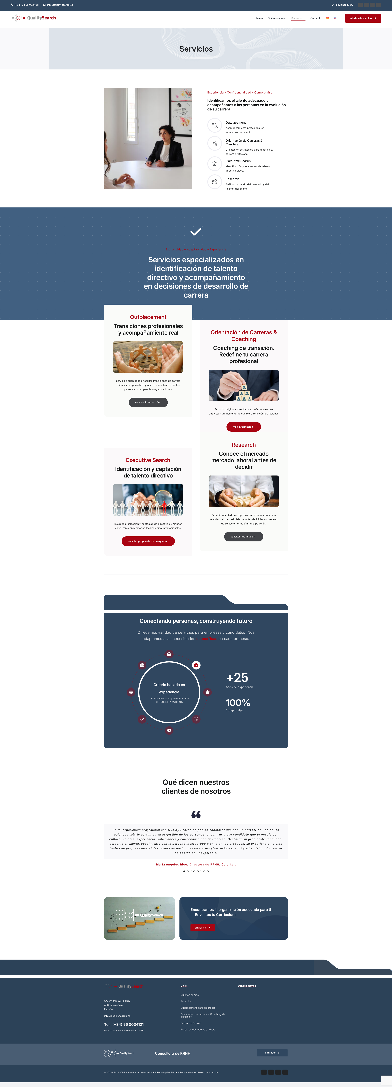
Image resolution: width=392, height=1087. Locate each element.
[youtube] (360, 5)
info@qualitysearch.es (117, 1015)
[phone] (378, 5)
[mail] (372, 5)
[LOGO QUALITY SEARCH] (34, 15)
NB (216, 1072)
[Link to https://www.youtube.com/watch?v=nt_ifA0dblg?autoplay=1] (196, 232)
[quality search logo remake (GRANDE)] (124, 984)
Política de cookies (187, 1072)
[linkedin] (366, 5)
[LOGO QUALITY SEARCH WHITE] (119, 1050)
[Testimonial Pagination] (184, 871)
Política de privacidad (165, 1072)
